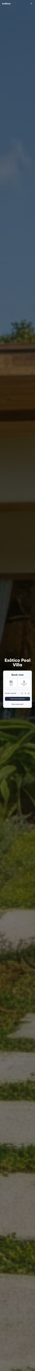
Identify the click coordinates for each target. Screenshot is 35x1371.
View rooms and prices (17, 699)
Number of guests (10, 693)
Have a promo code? (18, 704)
